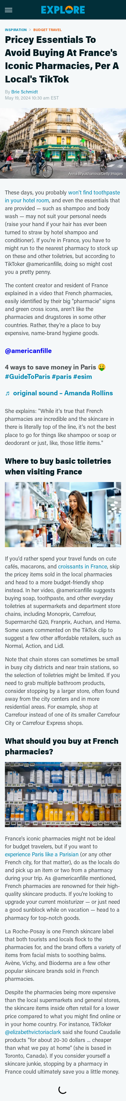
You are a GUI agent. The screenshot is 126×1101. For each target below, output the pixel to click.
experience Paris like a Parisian (42, 854)
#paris (62, 376)
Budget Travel (47, 29)
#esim (82, 376)
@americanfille (28, 350)
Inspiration (16, 29)
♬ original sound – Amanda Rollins (59, 392)
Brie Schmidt (24, 92)
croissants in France (82, 566)
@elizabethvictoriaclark (33, 1032)
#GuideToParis (27, 376)
